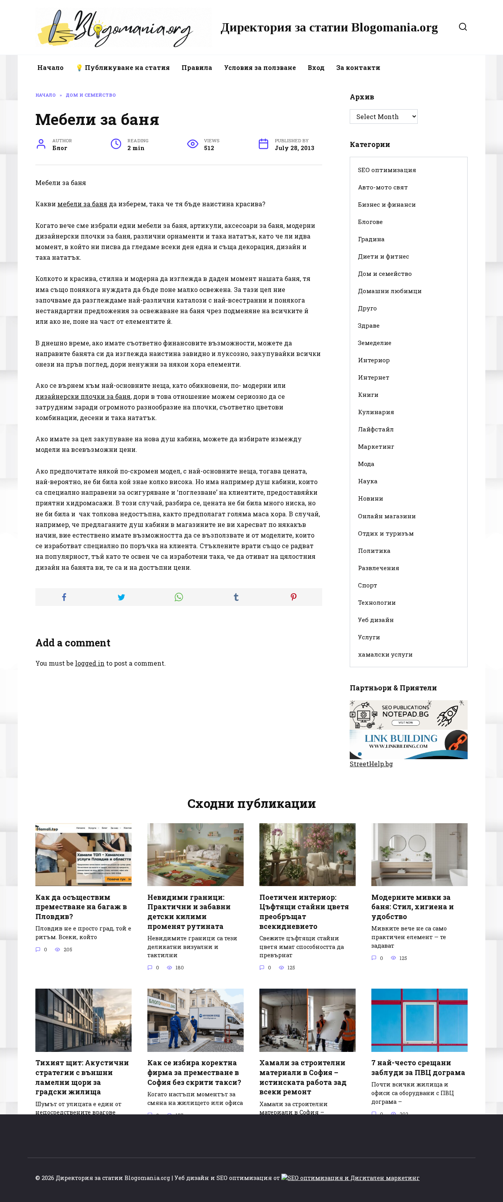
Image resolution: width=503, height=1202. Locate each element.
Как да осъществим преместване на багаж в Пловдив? (81, 906)
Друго (367, 308)
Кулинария (376, 412)
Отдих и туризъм (386, 533)
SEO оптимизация (387, 170)
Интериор (374, 360)
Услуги (369, 637)
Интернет (373, 377)
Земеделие (374, 343)
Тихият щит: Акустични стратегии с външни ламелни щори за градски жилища (82, 1077)
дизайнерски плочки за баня (82, 396)
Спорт (367, 585)
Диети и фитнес (383, 256)
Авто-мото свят (383, 187)
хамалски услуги (385, 654)
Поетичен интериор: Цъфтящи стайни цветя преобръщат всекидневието (304, 911)
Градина (371, 239)
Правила (197, 67)
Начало (50, 67)
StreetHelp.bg (371, 764)
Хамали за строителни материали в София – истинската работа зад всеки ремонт (303, 1077)
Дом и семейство (385, 273)
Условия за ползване (260, 67)
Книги (368, 394)
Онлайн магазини (387, 516)
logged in (90, 663)
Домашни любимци (390, 291)
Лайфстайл (376, 429)
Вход (316, 67)
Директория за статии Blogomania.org (329, 27)
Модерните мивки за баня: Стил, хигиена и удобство (412, 906)
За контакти (358, 67)
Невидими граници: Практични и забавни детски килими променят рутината (189, 911)
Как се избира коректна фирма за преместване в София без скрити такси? (194, 1072)
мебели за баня (82, 204)
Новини (370, 498)
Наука (368, 481)
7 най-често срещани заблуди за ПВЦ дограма (418, 1067)
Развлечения (378, 568)
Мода (366, 464)
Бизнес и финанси (387, 204)
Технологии (377, 602)
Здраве (369, 325)
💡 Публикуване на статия (122, 67)
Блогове (370, 222)
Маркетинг (376, 446)
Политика (374, 550)
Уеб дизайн (376, 620)
